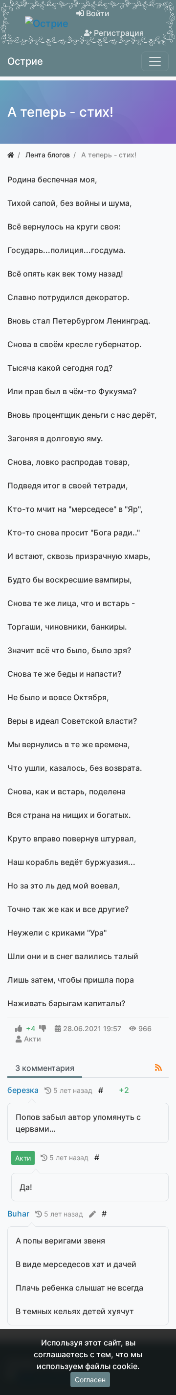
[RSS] (158, 1067)
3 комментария (44, 1068)
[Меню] (155, 61)
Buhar (18, 1213)
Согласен (90, 1379)
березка (23, 1090)
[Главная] (10, 155)
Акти (32, 1039)
